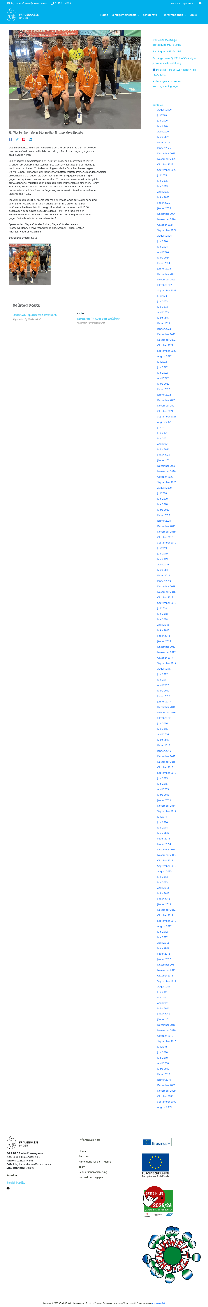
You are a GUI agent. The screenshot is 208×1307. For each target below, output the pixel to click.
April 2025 (163, 191)
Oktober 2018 (165, 597)
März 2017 (163, 690)
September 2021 (166, 416)
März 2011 (163, 1008)
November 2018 (166, 592)
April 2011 (163, 1003)
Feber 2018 (163, 635)
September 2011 (166, 981)
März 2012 (163, 948)
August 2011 (164, 986)
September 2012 (166, 920)
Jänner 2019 (164, 581)
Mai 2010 (162, 1057)
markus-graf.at (158, 1303)
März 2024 (163, 257)
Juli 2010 (162, 1046)
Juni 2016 (162, 723)
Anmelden (12, 1175)
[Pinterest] (23, 139)
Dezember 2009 (166, 1085)
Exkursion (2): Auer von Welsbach (35, 315)
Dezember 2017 (166, 646)
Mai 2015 (162, 783)
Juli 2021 (162, 427)
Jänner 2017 (164, 701)
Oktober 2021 (165, 411)
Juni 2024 (162, 241)
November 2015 (166, 761)
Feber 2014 (163, 838)
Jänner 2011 (164, 1019)
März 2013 (163, 893)
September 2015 (166, 772)
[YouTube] (200, 3)
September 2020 (166, 482)
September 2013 (166, 866)
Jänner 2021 (164, 460)
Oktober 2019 (165, 537)
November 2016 (166, 712)
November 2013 (166, 855)
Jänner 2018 (164, 641)
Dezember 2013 (166, 849)
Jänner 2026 (164, 148)
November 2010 (166, 1030)
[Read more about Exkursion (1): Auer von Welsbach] (80, 313)
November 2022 (166, 339)
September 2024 (166, 230)
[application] (137, 15)
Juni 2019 (162, 553)
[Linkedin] (30, 139)
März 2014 (163, 833)
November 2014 (166, 805)
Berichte (83, 1156)
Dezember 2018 (166, 586)
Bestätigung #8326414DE (166, 51)
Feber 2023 (163, 323)
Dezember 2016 (166, 707)
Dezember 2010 (166, 1025)
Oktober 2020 (165, 476)
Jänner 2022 (164, 394)
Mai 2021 (162, 438)
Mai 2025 (162, 186)
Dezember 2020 (166, 466)
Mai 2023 (162, 307)
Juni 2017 (162, 674)
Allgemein (18, 319)
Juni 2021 (162, 433)
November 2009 (166, 1090)
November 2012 (166, 909)
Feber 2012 (163, 953)
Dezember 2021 (166, 400)
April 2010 (163, 1063)
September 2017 (166, 663)
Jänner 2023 (164, 329)
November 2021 (166, 405)
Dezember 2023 (166, 274)
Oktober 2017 (165, 657)
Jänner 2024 (164, 268)
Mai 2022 (162, 372)
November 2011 (166, 970)
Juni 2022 (162, 367)
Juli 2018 (162, 608)
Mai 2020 (162, 504)
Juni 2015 (162, 778)
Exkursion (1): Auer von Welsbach (98, 318)
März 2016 (163, 740)
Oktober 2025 (165, 164)
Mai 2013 (162, 882)
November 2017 (166, 652)
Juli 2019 (162, 548)
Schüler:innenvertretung (93, 1172)
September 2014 (166, 811)
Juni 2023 (162, 301)
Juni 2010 (162, 1052)
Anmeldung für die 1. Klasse (95, 1161)
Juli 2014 (162, 816)
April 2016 (163, 734)
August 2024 (164, 235)
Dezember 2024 (166, 213)
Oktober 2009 (165, 1096)
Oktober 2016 (165, 718)
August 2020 (164, 487)
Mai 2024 (162, 246)
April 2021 (163, 444)
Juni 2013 (162, 877)
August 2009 (164, 1107)
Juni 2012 (162, 931)
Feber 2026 (163, 142)
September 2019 (166, 542)
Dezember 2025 (166, 153)
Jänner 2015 (164, 800)
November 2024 (166, 219)
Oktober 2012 (165, 915)
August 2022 (164, 356)
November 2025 (166, 159)
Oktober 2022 (165, 345)
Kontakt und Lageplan (91, 1177)
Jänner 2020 (164, 520)
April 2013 (163, 888)
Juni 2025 (162, 181)
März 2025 (163, 197)
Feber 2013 (163, 899)
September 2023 (166, 290)
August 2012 (164, 926)
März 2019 (163, 570)
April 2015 (163, 789)
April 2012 (163, 942)
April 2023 (163, 312)
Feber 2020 (163, 515)
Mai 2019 (162, 559)
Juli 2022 (162, 361)
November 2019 (166, 531)
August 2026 (164, 109)
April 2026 (163, 131)
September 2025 (166, 170)
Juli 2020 (162, 493)
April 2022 (163, 378)
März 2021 (163, 449)
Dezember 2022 (166, 334)
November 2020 (166, 471)
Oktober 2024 (165, 224)
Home (82, 1151)
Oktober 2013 (165, 860)
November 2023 (166, 279)
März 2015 (163, 794)
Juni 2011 (162, 992)
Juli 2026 (162, 115)
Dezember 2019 (166, 526)
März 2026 (163, 137)
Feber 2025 (163, 202)
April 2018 (163, 624)
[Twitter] (17, 139)
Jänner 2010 (164, 1079)
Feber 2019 (163, 575)
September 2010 (166, 1041)
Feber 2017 (163, 696)
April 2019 (163, 564)
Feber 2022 (163, 389)
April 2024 (163, 252)
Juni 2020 (162, 498)
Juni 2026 (162, 120)
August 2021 (164, 422)
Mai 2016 (162, 729)
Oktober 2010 (165, 1036)
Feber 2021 (163, 455)
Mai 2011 (162, 997)
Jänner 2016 (164, 751)
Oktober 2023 (165, 285)
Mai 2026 (162, 126)
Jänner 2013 (164, 904)
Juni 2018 (162, 614)
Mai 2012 (162, 937)
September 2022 (166, 350)
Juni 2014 (162, 822)
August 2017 (164, 668)
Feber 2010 (163, 1074)
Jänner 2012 (164, 959)
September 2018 (166, 603)
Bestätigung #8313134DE (166, 44)
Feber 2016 (163, 745)
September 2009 (166, 1101)
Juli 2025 (162, 175)
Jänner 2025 (164, 208)
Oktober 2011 (165, 975)
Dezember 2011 (166, 964)
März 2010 (163, 1068)
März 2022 (163, 383)
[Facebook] (10, 139)
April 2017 (163, 685)
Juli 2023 (162, 296)
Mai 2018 (162, 619)
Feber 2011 (163, 1014)
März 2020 (163, 509)
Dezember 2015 (166, 756)
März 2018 (163, 630)
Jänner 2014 (164, 844)
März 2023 (163, 318)
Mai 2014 (162, 827)
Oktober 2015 (165, 767)
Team (82, 1166)
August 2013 (164, 871)
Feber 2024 (163, 263)
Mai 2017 (162, 679)
